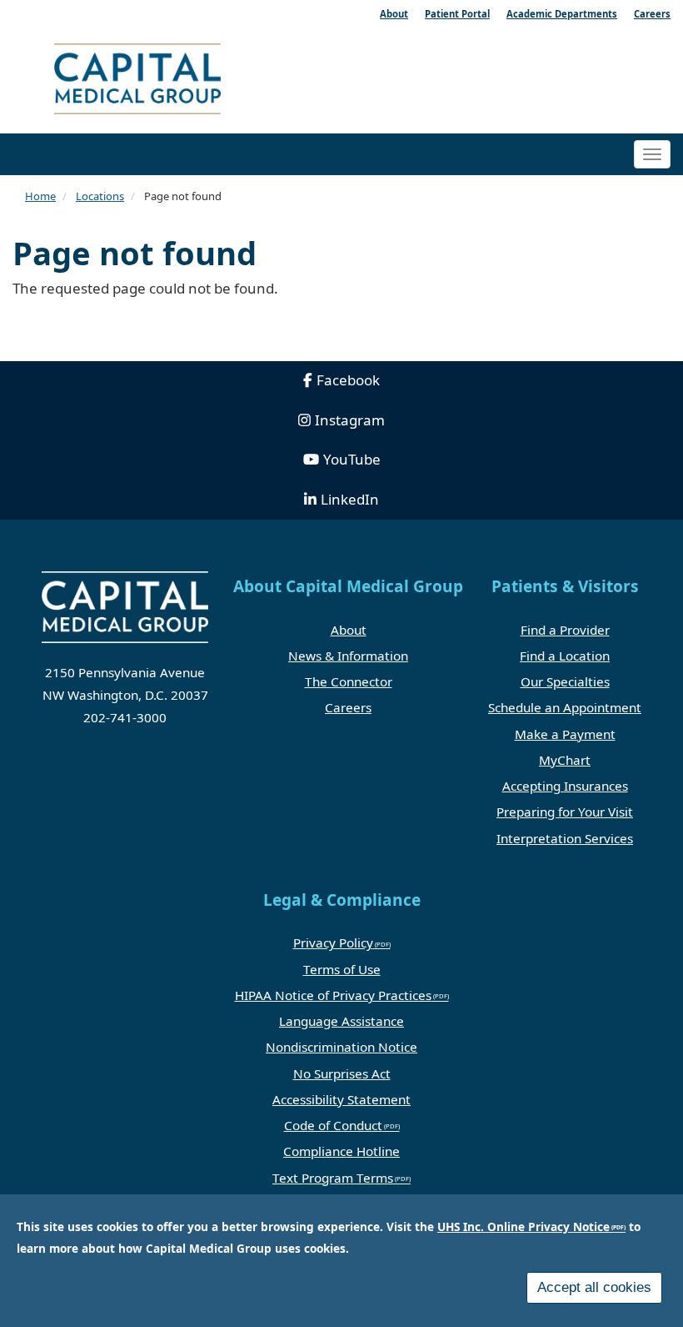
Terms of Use (342, 969)
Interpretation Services (564, 838)
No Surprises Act (342, 1073)
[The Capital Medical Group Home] (191, 81)
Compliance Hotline (341, 1151)
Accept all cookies (594, 1287)
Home (40, 196)
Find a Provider (565, 629)
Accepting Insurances (565, 785)
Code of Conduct (333, 1125)
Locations (100, 196)
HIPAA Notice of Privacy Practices (333, 995)
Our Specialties (565, 681)
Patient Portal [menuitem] (457, 14)
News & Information (348, 655)
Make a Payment (565, 734)
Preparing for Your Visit (564, 811)
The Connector (348, 681)
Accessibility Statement (341, 1099)
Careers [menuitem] (652, 14)
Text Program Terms (332, 1177)
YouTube (352, 459)
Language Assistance (341, 1021)
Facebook (348, 380)
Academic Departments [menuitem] (561, 14)
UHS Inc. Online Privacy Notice (523, 1226)
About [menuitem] (394, 14)
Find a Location (565, 655)
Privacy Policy (333, 942)
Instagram (350, 420)
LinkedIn (350, 499)
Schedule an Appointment (564, 707)
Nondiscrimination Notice (341, 1046)
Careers (348, 707)
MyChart (565, 759)
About (348, 629)
